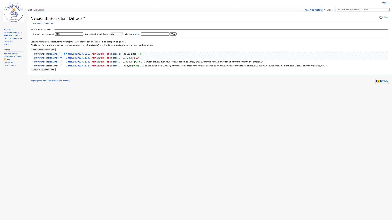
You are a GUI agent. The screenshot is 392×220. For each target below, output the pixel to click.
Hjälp (385, 17)
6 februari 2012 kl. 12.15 (78, 54)
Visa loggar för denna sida (44, 23)
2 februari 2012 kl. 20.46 (78, 58)
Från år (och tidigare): (43, 34)
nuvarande (40, 58)
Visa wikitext (316, 10)
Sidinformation (10, 65)
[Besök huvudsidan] (13, 12)
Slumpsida (8, 41)
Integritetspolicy (36, 81)
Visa (306, 10)
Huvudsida (8, 30)
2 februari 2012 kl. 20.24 (78, 65)
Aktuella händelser (12, 36)
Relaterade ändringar (13, 56)
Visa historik (329, 10)
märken (136, 34)
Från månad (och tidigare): (97, 34)
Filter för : (132, 34)
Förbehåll (66, 81)
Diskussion (104, 54)
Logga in (386, 3)
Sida (30, 10)
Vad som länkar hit (11, 53)
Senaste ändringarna (13, 38)
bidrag (114, 54)
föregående (52, 54)
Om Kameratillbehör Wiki (52, 81)
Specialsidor (9, 62)
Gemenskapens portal (13, 32)
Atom (9, 59)
